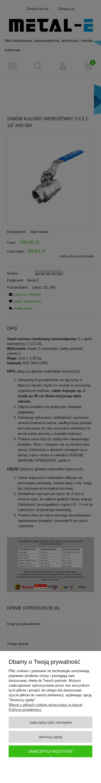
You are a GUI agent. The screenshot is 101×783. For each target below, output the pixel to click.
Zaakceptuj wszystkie (50, 751)
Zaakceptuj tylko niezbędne (50, 722)
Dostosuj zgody (50, 737)
